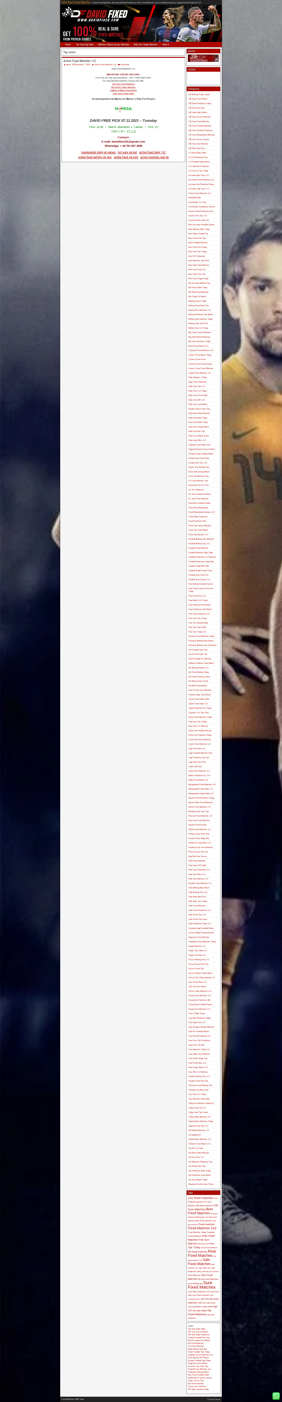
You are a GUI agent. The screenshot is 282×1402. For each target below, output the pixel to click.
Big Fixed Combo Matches (123, 87)
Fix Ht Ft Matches (196, 490)
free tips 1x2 (203, 1244)
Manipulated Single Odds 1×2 (201, 793)
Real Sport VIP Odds (197, 865)
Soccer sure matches (197, 1386)
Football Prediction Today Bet (201, 561)
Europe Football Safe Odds (199, 1360)
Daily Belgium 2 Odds (197, 377)
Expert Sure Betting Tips (198, 467)
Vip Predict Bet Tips (197, 1166)
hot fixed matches (197, 1251)
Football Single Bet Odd (198, 566)
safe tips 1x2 (207, 1271)
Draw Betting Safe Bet (197, 1349)
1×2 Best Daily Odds (197, 153)
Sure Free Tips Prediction (199, 1040)
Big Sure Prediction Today (199, 341)
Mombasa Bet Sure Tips (198, 811)
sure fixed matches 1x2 (198, 1291)
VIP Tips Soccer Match (198, 1332)
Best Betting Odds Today (199, 229)
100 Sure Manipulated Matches (201, 135)
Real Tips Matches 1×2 (198, 879)
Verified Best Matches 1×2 (199, 1139)
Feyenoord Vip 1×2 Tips (198, 485)
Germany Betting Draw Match (201, 641)
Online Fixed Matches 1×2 (199, 829)
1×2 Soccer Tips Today (198, 171)
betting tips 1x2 (201, 1217)
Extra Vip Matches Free (198, 476)
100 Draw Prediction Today (199, 103)
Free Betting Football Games (200, 584)
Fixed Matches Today (197, 1232)
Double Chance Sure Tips (199, 409)
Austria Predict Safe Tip (198, 220)
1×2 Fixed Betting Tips (198, 157)
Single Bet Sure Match (197, 1363)
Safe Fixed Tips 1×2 (197, 915)
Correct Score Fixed (196, 359)
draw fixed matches (203, 1221)
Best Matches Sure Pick (198, 260)
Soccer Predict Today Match (200, 973)
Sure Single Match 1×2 (198, 1067)
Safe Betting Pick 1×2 (197, 892)
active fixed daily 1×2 (152, 152)
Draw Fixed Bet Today (197, 418)
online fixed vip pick (126, 157)
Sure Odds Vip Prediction (199, 1054)
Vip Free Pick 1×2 (196, 1157)
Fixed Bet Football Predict (199, 503)
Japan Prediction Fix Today (200, 708)
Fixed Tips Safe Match (198, 530)
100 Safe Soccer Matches (199, 117)
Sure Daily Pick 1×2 (196, 1022)
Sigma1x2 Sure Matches (198, 937)
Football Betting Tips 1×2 (199, 543)
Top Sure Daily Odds (196, 1329)
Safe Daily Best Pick (197, 897)
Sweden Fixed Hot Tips (198, 1081)
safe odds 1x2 (205, 1268)
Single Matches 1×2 (196, 946)
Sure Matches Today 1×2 (199, 1049)
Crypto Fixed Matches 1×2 (199, 373)
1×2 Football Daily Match (199, 162)
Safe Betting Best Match (198, 888)
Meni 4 (166, 44)
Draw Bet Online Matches (199, 413)
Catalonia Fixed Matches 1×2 (200, 350)
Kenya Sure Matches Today (200, 717)
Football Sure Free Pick (198, 575)
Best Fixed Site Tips (197, 238)
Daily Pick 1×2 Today (197, 391)
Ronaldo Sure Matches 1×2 (200, 883)
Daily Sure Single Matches (145, 44)
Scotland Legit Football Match (201, 928)
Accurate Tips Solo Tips (198, 1366)
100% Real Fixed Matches (76, 2)
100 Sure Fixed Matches (123, 84)
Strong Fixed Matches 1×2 (199, 995)
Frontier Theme (214, 1399)
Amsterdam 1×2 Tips (197, 202)
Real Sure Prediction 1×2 (199, 870)
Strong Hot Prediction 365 (199, 1000)
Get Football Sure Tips (198, 650)
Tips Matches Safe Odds (199, 1099)
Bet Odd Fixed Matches (198, 292)
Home (68, 44)
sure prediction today (197, 1307)
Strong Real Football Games (200, 1004)
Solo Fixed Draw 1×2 (197, 982)
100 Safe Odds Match (197, 112)
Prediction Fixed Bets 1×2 (199, 843)
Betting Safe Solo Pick (198, 323)
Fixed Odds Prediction (197, 517)
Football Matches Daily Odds (200, 552)
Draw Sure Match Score (198, 436)
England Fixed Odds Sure (199, 445)
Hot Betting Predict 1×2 (198, 668)
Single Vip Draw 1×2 (197, 955)
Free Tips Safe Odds (197, 627)
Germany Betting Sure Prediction (202, 645)
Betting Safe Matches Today (200, 319)
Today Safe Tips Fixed (198, 1112)
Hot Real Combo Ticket (198, 681)
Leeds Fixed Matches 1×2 (199, 744)
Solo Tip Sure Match (197, 986)
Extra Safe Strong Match (199, 472)
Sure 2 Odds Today (196, 1013)
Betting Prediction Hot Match (200, 314)
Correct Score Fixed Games (200, 364)
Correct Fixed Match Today (200, 355)
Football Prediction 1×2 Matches (202, 557)
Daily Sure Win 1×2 (196, 400)
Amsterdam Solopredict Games (201, 207)
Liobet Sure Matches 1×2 (199, 771)
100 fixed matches (204, 1206)
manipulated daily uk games (98, 152)
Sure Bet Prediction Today (199, 1018)
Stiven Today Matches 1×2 (199, 991)
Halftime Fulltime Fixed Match (123, 90)
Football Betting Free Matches (201, 539)
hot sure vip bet (127, 152)
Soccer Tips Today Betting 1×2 (201, 977)
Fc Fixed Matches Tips (198, 481)
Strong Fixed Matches (208, 1279)
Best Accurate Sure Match (199, 1340)
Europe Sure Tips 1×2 (197, 463)
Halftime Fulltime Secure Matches (113, 44)
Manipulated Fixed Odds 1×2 (200, 789)
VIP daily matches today (198, 1389)
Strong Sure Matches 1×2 (199, 1009)
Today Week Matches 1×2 (199, 1117)
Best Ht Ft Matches (196, 256)
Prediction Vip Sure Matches (200, 847)
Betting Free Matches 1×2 (199, 310)
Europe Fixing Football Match (200, 454)
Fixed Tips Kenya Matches (199, 526)
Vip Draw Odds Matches (198, 1153)
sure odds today (209, 1303)
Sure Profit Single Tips (198, 1058)
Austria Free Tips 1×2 (197, 216)
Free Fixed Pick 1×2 (197, 596)
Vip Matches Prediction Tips (200, 1162)
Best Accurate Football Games (201, 225)
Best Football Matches (198, 242)
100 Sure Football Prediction (200, 130)
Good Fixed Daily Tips (197, 654)
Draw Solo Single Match (198, 427)
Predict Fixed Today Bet (198, 838)
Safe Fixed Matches (197, 906)
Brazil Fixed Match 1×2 (198, 346)
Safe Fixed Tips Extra (197, 919)
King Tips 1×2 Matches (198, 726)
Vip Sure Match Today (197, 1180)
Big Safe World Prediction (199, 337)
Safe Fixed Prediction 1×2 (199, 910)
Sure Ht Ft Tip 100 (196, 1045)
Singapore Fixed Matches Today (202, 942)
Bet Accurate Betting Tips (199, 283)
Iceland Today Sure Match (199, 695)
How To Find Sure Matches (200, 690)
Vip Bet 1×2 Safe (195, 1148)
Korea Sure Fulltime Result (199, 730)
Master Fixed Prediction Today (201, 798)
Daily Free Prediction (197, 382)
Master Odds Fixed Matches (200, 802)
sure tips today (199, 1310)
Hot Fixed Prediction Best (199, 677)
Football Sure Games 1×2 (199, 579)
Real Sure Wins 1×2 (196, 874)
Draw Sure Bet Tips (196, 431)
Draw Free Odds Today (198, 422)
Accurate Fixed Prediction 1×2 (201, 180)
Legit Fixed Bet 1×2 (196, 748)
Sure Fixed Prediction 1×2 (199, 1036)
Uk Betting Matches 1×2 (198, 1130)
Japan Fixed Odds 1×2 (198, 704)
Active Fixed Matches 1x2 (105, 64)
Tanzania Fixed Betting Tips (200, 1085)
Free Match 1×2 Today (198, 600)
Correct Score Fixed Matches (200, 368)
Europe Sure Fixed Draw (198, 458)
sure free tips (207, 1299)
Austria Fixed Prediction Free (200, 211)
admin (68, 64)
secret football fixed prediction (201, 933)
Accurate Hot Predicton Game (201, 184)
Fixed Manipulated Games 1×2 (201, 512)
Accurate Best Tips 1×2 (198, 175)
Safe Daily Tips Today (197, 901)
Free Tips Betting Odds (198, 623)
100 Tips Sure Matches (198, 144)
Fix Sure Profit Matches (198, 499)
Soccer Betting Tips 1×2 (198, 959)
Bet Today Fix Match (197, 296)
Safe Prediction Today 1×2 (199, 924)
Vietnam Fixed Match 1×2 (199, 1144)
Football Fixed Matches (198, 548)
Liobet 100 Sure (195, 766)
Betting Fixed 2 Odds (197, 301)
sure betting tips (195, 1283)
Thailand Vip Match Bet (198, 1090)
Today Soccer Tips (196, 1380)
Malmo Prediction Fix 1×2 (199, 775)
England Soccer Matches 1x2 (200, 1355)
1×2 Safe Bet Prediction (198, 166)
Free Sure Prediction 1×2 (199, 614)
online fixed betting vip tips (95, 157)
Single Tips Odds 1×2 (197, 950)
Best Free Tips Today (197, 251)
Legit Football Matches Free (200, 753)
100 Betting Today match (199, 94)
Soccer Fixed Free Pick (198, 964)
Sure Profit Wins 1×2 (197, 1063)
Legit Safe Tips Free (197, 762)
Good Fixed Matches (209, 1248)
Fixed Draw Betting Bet (198, 508)
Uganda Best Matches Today (200, 1121)
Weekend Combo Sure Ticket (200, 1184)
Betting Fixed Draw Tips (198, 305)
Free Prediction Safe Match (200, 609)
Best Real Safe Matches (198, 265)
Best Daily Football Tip (198, 234)
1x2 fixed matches (201, 1198)
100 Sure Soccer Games (198, 139)
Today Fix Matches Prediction (201, 1103)
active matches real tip (154, 157)
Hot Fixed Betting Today (198, 672)
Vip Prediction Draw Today (199, 1171)
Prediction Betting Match (198, 1372)
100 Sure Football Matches (199, 126)
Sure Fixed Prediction (201, 1295)
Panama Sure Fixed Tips (199, 834)
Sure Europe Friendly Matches (201, 1027)
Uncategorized (194, 1135)
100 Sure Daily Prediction (198, 1335)
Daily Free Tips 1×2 (196, 386)
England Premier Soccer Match (201, 449)
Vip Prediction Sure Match (199, 1175)
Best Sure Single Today (198, 278)
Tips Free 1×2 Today (197, 1094)
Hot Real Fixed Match (197, 686)
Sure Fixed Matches (202, 1284)
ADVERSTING (194, 198)
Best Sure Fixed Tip (196, 269)
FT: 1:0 (131, 131)
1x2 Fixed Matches (196, 1346)
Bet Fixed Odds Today (198, 287)
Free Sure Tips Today (197, 618)
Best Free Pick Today (197, 247)
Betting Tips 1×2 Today (198, 328)
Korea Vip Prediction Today (200, 735)
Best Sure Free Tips (197, 274)
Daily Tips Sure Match (197, 404)
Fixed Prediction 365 (197, 521)
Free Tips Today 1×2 (197, 632)
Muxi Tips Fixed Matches (199, 820)
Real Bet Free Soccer (197, 856)
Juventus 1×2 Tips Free (198, 713)
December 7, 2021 (82, 64)
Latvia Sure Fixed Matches (199, 739)
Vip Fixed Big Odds (84, 44)
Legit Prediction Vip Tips (198, 757)
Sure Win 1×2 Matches (198, 1072)
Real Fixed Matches (196, 861)
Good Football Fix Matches (200, 659)
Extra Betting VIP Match (198, 1357)
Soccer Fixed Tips (196, 968)
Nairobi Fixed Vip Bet (197, 825)
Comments (124, 64)
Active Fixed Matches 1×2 (79, 61)
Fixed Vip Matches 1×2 (198, 534)
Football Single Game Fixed (200, 570)
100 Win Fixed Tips (196, 148)
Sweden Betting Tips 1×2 (199, 1076)
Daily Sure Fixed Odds (123, 93)
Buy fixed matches (196, 1383)
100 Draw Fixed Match (198, 99)
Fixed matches (206, 1224)
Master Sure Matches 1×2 (199, 807)
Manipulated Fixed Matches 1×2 (202, 784)
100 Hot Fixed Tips (196, 108)
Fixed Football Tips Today (199, 1352)
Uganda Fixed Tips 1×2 (198, 1126)
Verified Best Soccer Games (200, 1378)
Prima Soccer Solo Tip (198, 852)
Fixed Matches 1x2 (202, 1228)
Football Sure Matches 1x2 (199, 1369)
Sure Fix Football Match (198, 1031)
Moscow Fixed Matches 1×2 (200, 816)
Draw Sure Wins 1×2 (197, 440)
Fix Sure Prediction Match (199, 494)
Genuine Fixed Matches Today (201, 636)
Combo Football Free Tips (199, 1337)
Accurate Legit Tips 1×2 (198, 189)
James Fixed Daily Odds (198, 699)
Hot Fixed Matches (196, 1343)
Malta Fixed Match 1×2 (198, 780)
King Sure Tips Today (197, 722)
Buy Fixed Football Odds (198, 1375)
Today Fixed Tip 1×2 (197, 1108)
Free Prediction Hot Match (199, 605)
